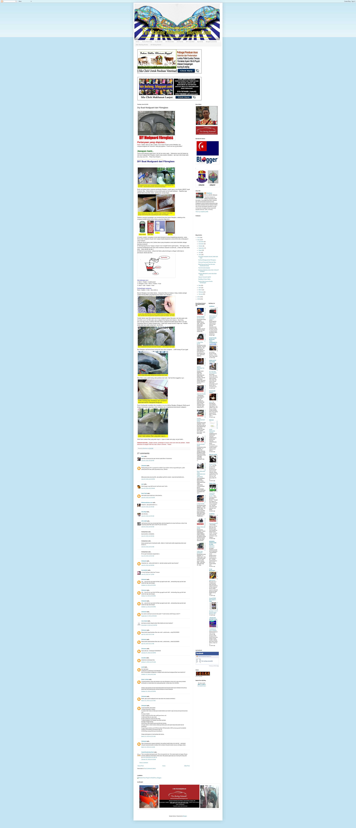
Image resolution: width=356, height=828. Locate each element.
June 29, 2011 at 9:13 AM (147, 546)
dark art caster (213, 454)
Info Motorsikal (169, 41)
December (201, 241)
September (201, 248)
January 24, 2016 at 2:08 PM (148, 652)
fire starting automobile (207, 661)
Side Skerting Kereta (142, 44)
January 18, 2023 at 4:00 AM (148, 759)
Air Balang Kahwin (156, 44)
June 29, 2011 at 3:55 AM (147, 516)
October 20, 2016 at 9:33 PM (148, 691)
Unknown (143, 465)
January (201, 294)
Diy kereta (200, 41)
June (200, 254)
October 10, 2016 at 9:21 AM (148, 674)
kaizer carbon (145, 679)
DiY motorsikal (190, 41)
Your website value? (201, 685)
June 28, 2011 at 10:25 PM (148, 479)
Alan (142, 456)
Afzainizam (209, 193)
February (201, 292)
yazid (142, 667)
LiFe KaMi (144, 521)
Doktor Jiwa (212, 483)
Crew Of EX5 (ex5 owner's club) (212, 600)
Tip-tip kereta (159, 41)
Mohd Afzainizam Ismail (203, 656)
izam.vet (211, 420)
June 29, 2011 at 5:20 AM (147, 526)
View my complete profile (202, 211)
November (201, 243)
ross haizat (144, 621)
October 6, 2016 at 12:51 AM (148, 662)
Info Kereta (180, 41)
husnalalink (144, 570)
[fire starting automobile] (198, 662)
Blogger (185, 816)
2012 (198, 237)
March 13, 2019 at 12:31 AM (148, 736)
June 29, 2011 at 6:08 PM (147, 565)
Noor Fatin (144, 493)
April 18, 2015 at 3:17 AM (147, 634)
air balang (211, 513)
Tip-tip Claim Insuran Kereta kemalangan (205, 282)
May (200, 285)
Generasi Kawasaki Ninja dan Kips (207, 262)
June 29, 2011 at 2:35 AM (147, 507)
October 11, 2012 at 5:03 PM (148, 596)
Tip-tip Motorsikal (147, 41)
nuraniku (143, 657)
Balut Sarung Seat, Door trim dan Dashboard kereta (206, 265)
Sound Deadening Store (147, 752)
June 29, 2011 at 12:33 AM (148, 497)
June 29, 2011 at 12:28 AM (148, 488)
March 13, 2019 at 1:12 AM (148, 747)
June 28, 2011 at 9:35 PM (147, 460)
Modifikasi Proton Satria (204, 279)
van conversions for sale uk (150, 757)
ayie (142, 484)
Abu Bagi (143, 511)
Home (137, 41)
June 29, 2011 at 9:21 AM (147, 556)
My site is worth (201, 683)
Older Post (187, 766)
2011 (198, 239)
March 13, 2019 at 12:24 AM (148, 700)
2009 (198, 299)
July (200, 252)
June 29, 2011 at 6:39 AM (147, 536)
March (200, 289)
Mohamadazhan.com (146, 502)
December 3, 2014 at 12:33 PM (149, 625)
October (201, 246)
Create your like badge (214, 665)
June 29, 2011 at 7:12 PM (147, 574)
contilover (211, 306)
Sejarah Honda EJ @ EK (204, 277)
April (200, 287)
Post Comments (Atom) (150, 768)
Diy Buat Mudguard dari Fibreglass (207, 260)
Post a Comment (144, 762)
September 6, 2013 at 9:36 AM (149, 616)
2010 (198, 296)
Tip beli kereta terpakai (204, 268)
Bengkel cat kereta (211, 41)
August (200, 250)
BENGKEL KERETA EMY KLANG (212, 543)
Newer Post (141, 766)
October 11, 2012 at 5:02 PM (148, 585)
